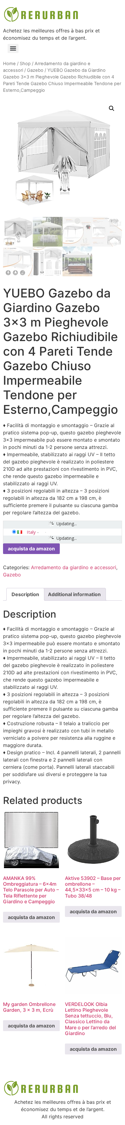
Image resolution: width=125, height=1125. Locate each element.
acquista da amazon (31, 549)
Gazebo (35, 70)
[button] (111, 108)
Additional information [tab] (74, 594)
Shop (25, 63)
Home (9, 63)
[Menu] (13, 48)
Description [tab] (25, 594)
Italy (31, 532)
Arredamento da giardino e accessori (73, 567)
